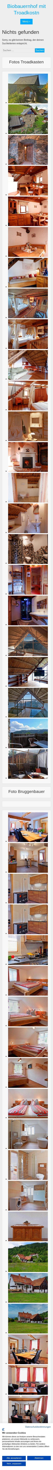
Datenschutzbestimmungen (38, 1427)
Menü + (26, 21)
